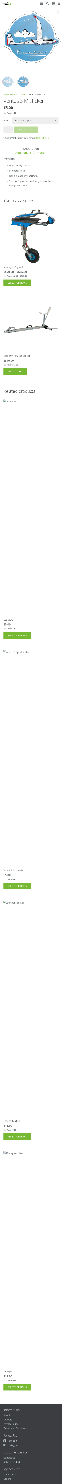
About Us (8, 1415)
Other (14, 94)
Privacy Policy (10, 1424)
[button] (41, 3)
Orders (7, 1478)
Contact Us (9, 1457)
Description (31, 149)
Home (6, 94)
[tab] (31, 149)
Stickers (22, 94)
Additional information (31, 153)
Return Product (11, 1462)
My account (9, 1474)
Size (5, 120)
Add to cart (26, 129)
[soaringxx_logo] (7, 4)
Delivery (7, 1419)
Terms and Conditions (15, 1428)
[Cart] (53, 3)
